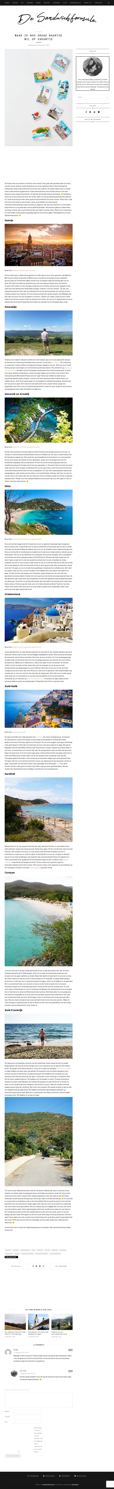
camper (8, 1250)
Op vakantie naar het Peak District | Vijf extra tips (15, 1333)
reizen (47, 1250)
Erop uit (88, 3)
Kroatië (40, 1250)
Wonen (30, 3)
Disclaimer (75, 1484)
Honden (56, 3)
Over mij (8, 8)
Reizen (47, 3)
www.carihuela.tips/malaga (24, 270)
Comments (16, 1266)
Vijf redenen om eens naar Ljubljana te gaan (38, 1333)
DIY (22, 3)
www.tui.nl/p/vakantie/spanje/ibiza (27, 539)
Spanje (17, 1253)
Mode (38, 3)
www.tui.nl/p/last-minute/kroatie (26, 447)
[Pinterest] (95, 112)
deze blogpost (34, 868)
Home (7, 3)
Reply (70, 1350)
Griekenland (25, 1250)
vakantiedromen (27, 1253)
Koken (15, 3)
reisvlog (39, 737)
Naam (7, 1411)
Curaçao (15, 1250)
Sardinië (55, 1250)
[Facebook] (86, 112)
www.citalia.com (19, 732)
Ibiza (33, 1250)
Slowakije (56, 362)
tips (57, 764)
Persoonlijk (75, 3)
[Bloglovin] (99, 112)
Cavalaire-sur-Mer (63, 1068)
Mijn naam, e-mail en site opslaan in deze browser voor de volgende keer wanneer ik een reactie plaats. (38, 1440)
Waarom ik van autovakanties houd (59, 1333)
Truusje (63, 1266)
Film (65, 3)
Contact (98, 3)
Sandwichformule (48, 1484)
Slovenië (63, 1250)
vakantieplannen (42, 1253)
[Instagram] (90, 112)
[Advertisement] (39, 164)
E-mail (7, 1417)
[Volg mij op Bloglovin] (11, 1257)
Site (6, 1422)
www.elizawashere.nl (35, 679)
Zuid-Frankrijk (55, 1253)
